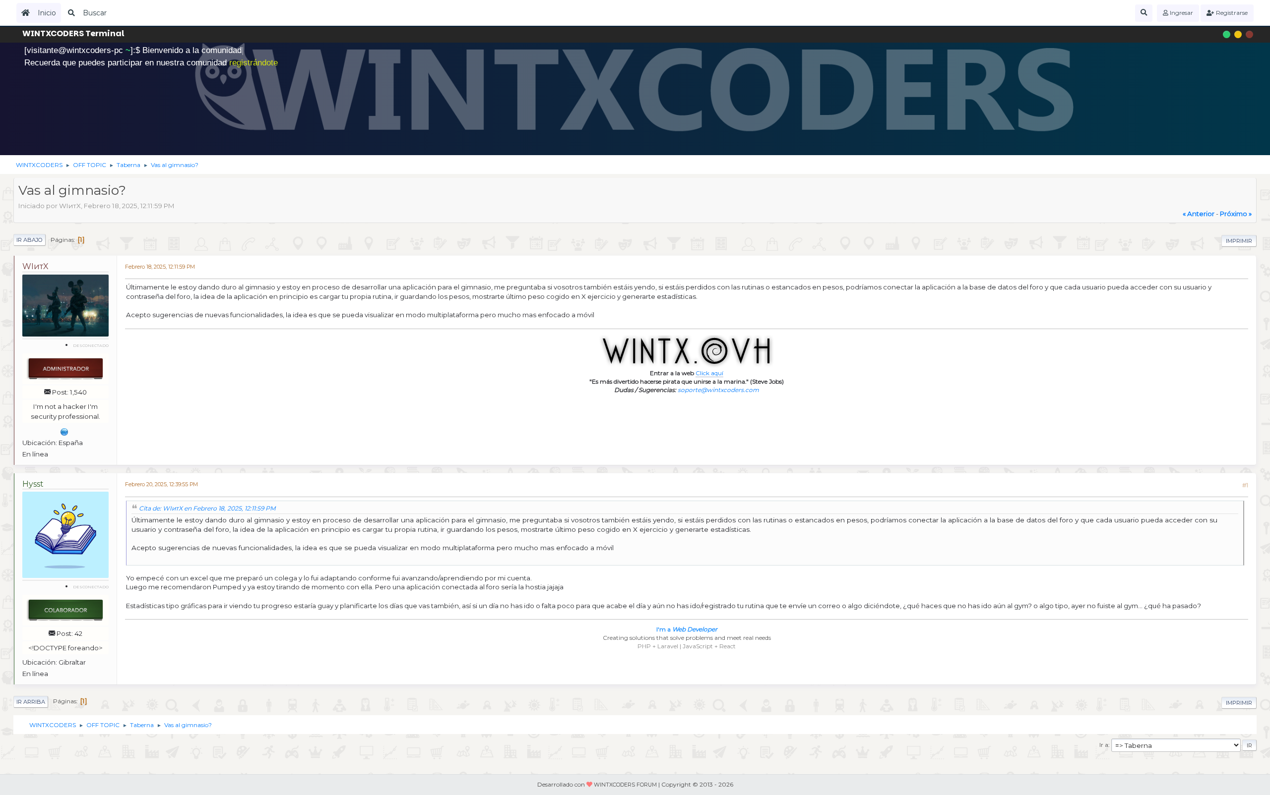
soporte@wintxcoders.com (718, 390)
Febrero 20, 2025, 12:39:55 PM (161, 484)
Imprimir (1239, 240)
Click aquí (709, 373)
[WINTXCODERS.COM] (64, 431)
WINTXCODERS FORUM (625, 785)
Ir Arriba (30, 701)
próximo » (1236, 214)
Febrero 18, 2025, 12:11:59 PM (160, 267)
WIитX (35, 266)
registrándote (253, 62)
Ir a (1103, 744)
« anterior (1198, 214)
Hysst (33, 484)
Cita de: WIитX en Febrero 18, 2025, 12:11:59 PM (207, 508)
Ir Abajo (29, 239)
